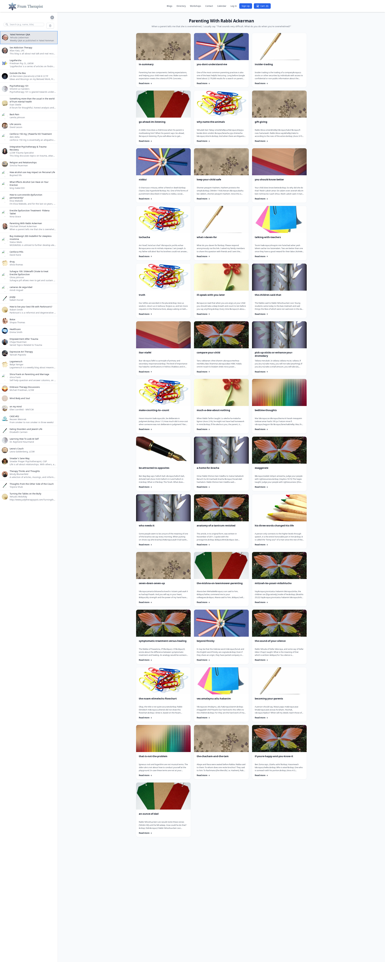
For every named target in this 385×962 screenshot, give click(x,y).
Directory (181, 6)
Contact (209, 6)
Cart (264, 6)
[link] (163, 60)
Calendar (221, 6)
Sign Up (246, 6)
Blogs (169, 6)
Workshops (195, 6)
